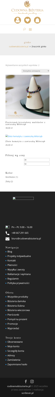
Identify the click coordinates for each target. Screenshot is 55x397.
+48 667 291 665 (20, 232)
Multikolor (10, 177)
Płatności (12, 265)
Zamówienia (13, 359)
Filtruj (12, 164)
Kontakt (11, 260)
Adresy (11, 355)
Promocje (12, 323)
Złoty (8, 181)
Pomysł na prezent (17, 319)
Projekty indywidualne (19, 256)
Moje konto (13, 346)
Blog (9, 251)
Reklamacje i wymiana (19, 274)
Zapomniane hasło (17, 364)
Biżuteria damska (16, 301)
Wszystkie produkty (17, 296)
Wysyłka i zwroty (16, 269)
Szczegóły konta (15, 350)
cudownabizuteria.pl (19, 386)
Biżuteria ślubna (16, 305)
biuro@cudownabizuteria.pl (26, 238)
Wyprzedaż (13, 328)
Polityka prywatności (18, 283)
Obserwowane (15, 341)
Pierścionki (13, 314)
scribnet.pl (28, 393)
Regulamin (13, 278)
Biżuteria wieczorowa (18, 310)
